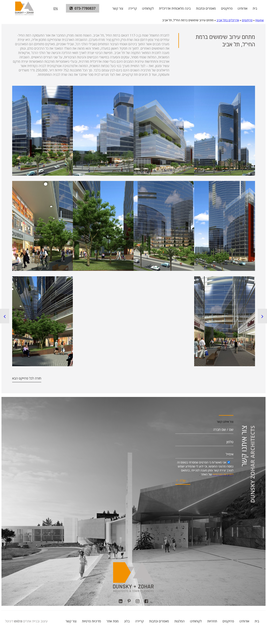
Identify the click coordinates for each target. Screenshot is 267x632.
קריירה (132, 8)
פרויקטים (226, 8)
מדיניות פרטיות (91, 621)
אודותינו (242, 8)
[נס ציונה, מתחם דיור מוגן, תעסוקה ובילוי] (4, 316)
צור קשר (117, 8)
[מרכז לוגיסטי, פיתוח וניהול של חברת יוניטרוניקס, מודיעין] (262, 316)
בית (255, 8)
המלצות (179, 621)
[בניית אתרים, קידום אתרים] (17, 621)
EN (55, 8)
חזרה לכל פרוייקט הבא (26, 378)
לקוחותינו (148, 8)
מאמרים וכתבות (206, 8)
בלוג (127, 621)
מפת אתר (112, 621)
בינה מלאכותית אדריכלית (175, 8)
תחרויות (212, 621)
